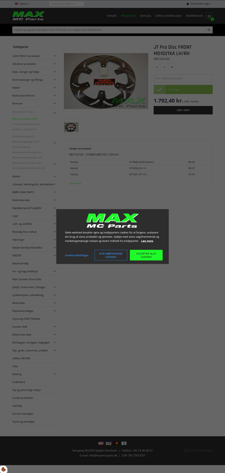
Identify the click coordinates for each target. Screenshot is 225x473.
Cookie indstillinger (76, 255)
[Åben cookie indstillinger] (3, 469)
